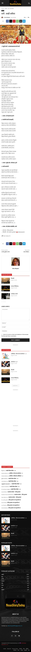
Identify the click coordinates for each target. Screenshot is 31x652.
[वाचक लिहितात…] (5, 288)
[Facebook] (7, 21)
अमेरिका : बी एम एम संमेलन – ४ (18, 353)
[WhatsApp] (17, 21)
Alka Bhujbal (7, 17)
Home (2, 8)
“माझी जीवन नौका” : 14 (11, 470)
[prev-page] (2, 301)
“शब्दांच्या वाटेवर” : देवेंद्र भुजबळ (13, 492)
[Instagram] (15, 636)
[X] (10, 21)
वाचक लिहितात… (26, 251)
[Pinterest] (14, 21)
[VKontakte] (19, 636)
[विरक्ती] (5, 281)
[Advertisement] (15, 406)
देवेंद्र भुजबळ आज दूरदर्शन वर (15, 500)
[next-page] (5, 301)
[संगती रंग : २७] (5, 364)
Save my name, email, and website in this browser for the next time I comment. (14, 335)
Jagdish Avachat (5, 484)
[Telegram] (24, 21)
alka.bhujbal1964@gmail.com (15, 626)
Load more (15, 385)
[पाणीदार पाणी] (5, 296)
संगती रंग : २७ (14, 362)
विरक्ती (12, 278)
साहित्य (6, 8)
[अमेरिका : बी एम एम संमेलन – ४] (5, 356)
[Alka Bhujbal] (2, 17)
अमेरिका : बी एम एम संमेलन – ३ (16, 473)
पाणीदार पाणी (14, 294)
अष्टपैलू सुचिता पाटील (5, 251)
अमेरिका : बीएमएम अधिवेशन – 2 (16, 476)
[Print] (20, 21)
